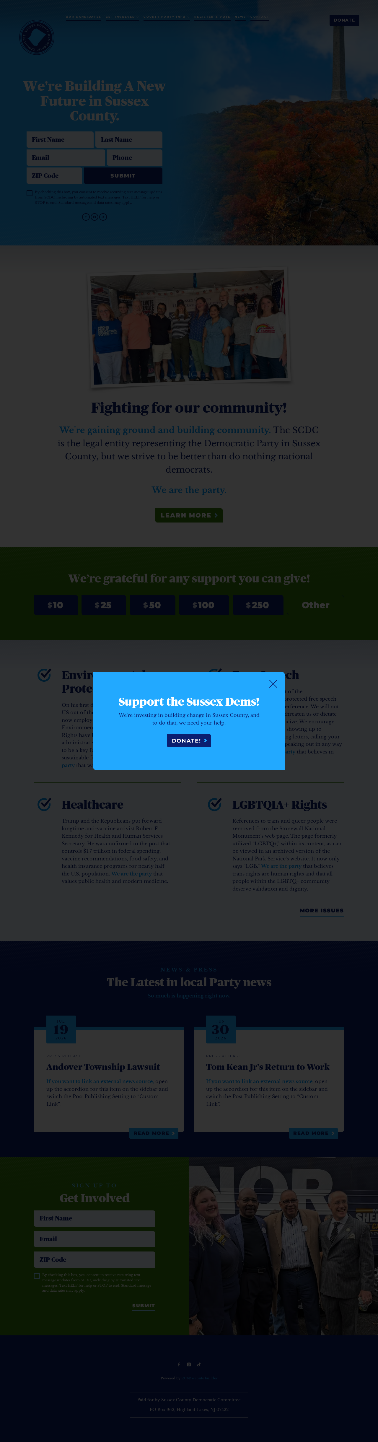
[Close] (273, 684)
